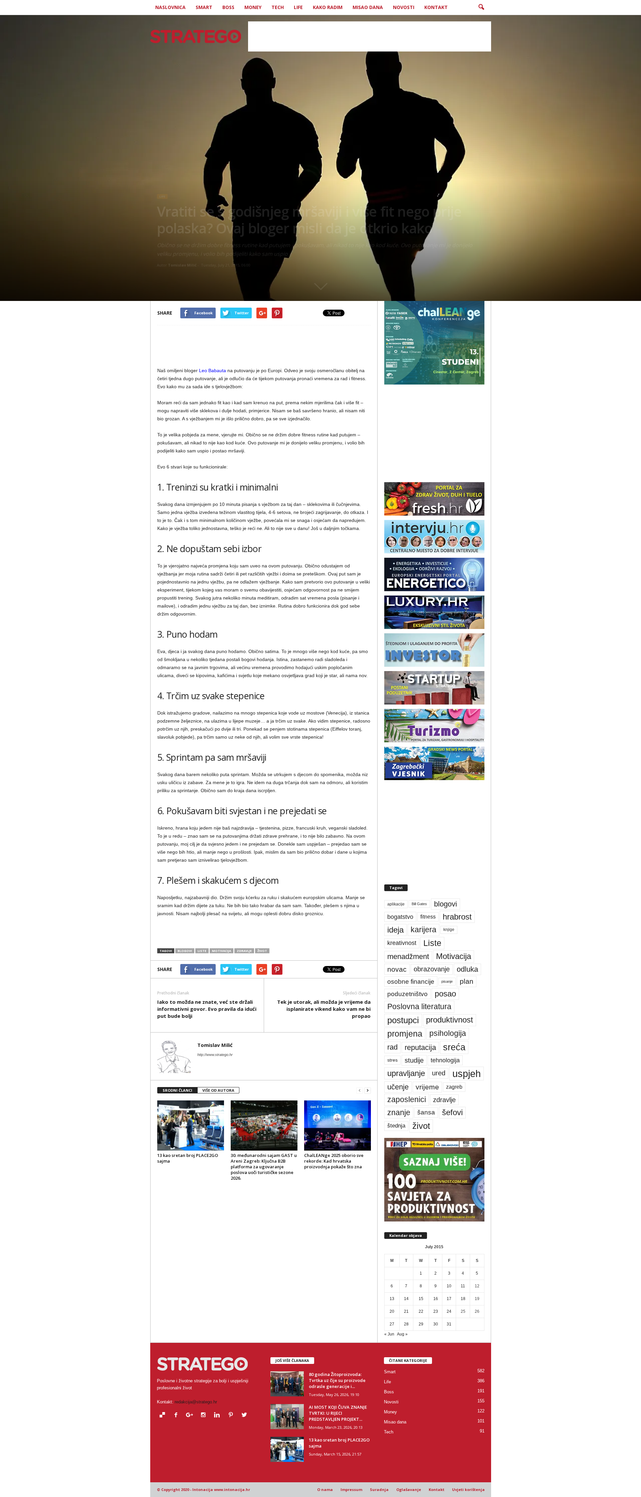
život (262, 951)
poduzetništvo (407, 993)
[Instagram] (205, 1415)
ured (438, 1073)
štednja (396, 1125)
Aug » (402, 1334)
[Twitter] (245, 1415)
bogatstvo (400, 916)
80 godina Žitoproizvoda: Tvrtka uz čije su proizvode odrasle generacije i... (337, 1380)
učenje (398, 1087)
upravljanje (406, 1073)
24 (449, 1311)
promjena (404, 1033)
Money (252, 7)
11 (463, 1286)
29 (421, 1324)
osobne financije (410, 981)
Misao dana (368, 7)
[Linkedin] (218, 1415)
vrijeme (427, 1087)
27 (392, 1324)
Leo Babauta (212, 370)
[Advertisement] (369, 36)
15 (421, 1298)
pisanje (447, 981)
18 (463, 1298)
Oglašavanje (408, 1489)
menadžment (408, 956)
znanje (398, 1112)
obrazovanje (432, 969)
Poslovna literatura (419, 1006)
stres (392, 1060)
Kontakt (436, 7)
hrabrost (457, 916)
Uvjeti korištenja (468, 1489)
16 (435, 1298)
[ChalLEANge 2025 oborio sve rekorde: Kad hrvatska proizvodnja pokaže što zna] (337, 1125)
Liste (202, 951)
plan (466, 981)
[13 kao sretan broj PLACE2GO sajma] (190, 1125)
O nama (325, 1489)
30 (435, 1324)
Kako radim (328, 7)
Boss (228, 7)
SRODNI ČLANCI (177, 1090)
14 (406, 1298)
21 (406, 1311)
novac (397, 969)
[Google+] (191, 1415)
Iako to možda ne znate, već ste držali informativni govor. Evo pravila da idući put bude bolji (206, 1008)
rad (392, 1047)
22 (421, 1311)
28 (406, 1324)
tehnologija (445, 1060)
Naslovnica (170, 7)
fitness (428, 917)
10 (449, 1286)
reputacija (420, 1047)
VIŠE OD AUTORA (218, 1090)
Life (298, 7)
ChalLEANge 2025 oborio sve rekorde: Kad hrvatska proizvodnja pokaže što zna (334, 1161)
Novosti (403, 7)
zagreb (454, 1087)
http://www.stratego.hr (215, 1055)
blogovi (185, 951)
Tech (277, 7)
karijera (423, 929)
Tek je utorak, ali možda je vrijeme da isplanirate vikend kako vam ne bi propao (324, 1008)
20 (392, 1311)
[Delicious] (164, 1415)
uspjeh (466, 1073)
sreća (454, 1047)
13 (392, 1298)
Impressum (351, 1489)
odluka (467, 969)
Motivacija (221, 951)
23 (435, 1311)
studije (414, 1060)
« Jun (389, 1334)
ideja (395, 929)
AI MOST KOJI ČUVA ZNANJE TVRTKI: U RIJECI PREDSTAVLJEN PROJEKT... (338, 1413)
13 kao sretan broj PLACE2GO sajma (187, 1158)
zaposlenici (406, 1099)
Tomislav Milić (182, 265)
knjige (448, 929)
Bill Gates (419, 904)
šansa (426, 1112)
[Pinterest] (232, 1415)
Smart (204, 7)
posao (445, 993)
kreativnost (401, 943)
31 (449, 1324)
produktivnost (449, 1019)
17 (449, 1298)
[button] (481, 7)
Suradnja (379, 1489)
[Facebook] (177, 1415)
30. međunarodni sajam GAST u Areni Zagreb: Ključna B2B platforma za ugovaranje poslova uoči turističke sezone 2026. (264, 1166)
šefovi (452, 1112)
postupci (403, 1020)
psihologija (447, 1033)
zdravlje (244, 951)
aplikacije (396, 904)
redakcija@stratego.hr (196, 1401)
